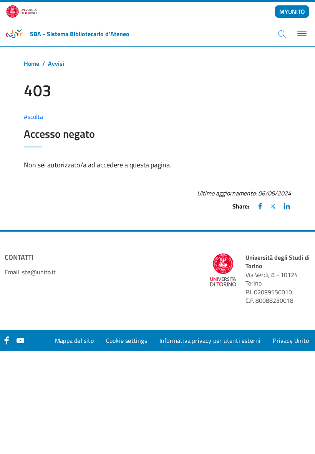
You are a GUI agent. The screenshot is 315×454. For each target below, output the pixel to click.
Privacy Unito (291, 340)
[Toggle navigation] (301, 33)
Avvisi (56, 63)
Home (31, 63)
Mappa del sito (74, 340)
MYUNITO (292, 11)
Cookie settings (126, 340)
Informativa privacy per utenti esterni (210, 340)
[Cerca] (282, 34)
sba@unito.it (39, 272)
